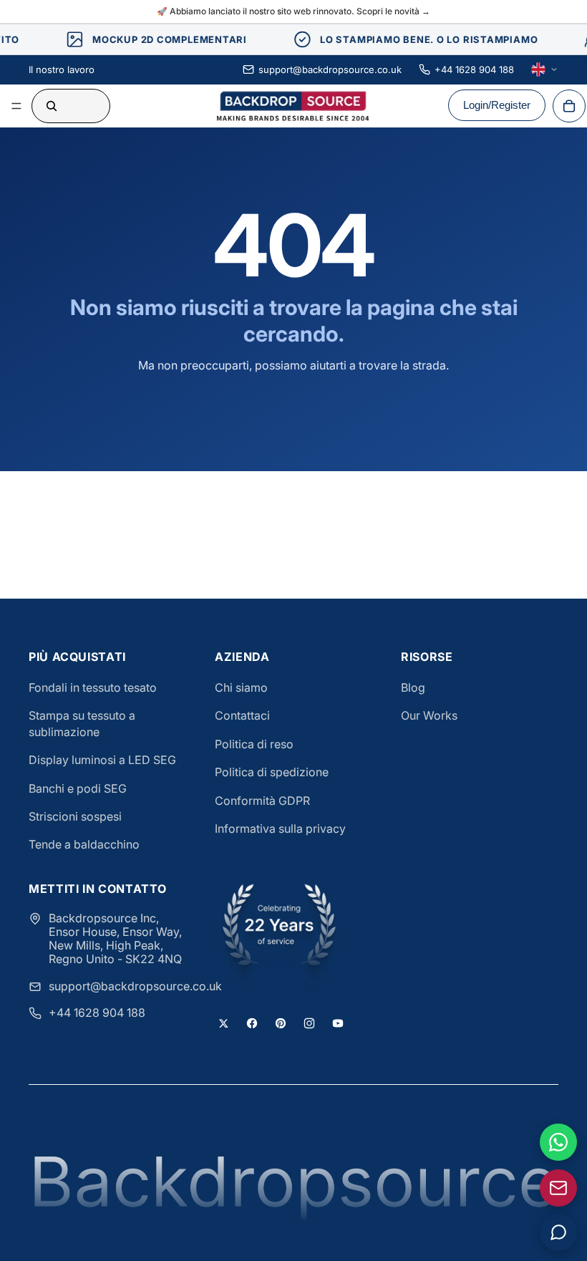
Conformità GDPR (262, 800)
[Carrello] (569, 106)
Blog (413, 687)
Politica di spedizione (272, 772)
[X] (223, 1023)
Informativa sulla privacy (280, 828)
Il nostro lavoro (61, 69)
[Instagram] (309, 1023)
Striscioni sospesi (75, 816)
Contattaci (242, 715)
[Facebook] (252, 1023)
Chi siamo (241, 687)
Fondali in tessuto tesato (93, 687)
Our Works (429, 715)
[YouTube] (337, 1023)
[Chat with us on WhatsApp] (558, 1142)
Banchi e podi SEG (78, 788)
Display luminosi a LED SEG (102, 760)
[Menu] (16, 106)
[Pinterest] (280, 1023)
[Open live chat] (558, 1232)
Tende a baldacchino (84, 844)
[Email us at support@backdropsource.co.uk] (558, 1188)
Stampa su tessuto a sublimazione (82, 723)
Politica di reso (254, 744)
